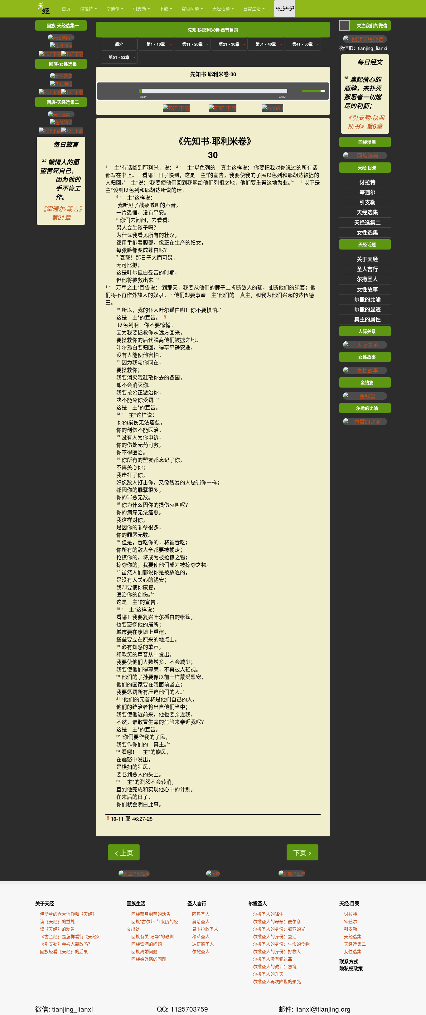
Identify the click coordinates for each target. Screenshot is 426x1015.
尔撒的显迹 (367, 309)
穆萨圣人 (201, 936)
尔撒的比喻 (367, 299)
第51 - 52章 (119, 57)
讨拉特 (86, 8)
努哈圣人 (201, 921)
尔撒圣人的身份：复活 (275, 936)
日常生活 (252, 8)
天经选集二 (367, 222)
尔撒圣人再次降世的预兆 (277, 981)
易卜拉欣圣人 (205, 929)
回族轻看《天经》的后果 (64, 951)
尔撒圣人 (367, 279)
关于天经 (367, 259)
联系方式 (348, 961)
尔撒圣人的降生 (268, 914)
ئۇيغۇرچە (285, 8)
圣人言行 (367, 269)
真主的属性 (367, 319)
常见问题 (190, 8)
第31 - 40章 (265, 44)
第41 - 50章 (302, 44)
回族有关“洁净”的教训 (152, 936)
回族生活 (136, 903)
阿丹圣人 (201, 914)
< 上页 (123, 852)
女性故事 (367, 289)
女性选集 (367, 232)
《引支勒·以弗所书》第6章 (365, 122)
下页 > (302, 852)
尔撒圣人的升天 (268, 974)
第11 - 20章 (192, 44)
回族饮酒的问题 (146, 944)
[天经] (43, 8)
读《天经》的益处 (57, 921)
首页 (66, 8)
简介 (119, 44)
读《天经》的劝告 (57, 929)
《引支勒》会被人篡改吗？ (66, 944)
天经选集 (367, 212)
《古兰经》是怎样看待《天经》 (70, 936)
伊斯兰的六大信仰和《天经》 (68, 914)
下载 (163, 8)
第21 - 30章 (229, 44)
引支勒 (139, 8)
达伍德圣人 (203, 944)
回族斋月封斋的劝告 (151, 914)
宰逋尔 (112, 8)
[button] (116, 91)
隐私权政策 (351, 968)
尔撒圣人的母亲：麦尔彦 (277, 921)
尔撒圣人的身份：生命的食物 (281, 944)
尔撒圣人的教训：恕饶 (275, 966)
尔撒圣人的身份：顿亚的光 (279, 929)
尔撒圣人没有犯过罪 (272, 959)
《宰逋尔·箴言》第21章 (61, 213)
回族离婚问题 (144, 951)
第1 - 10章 (156, 44)
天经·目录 (349, 903)
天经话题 (221, 8)
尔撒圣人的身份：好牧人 (277, 951)
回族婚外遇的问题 (148, 959)
